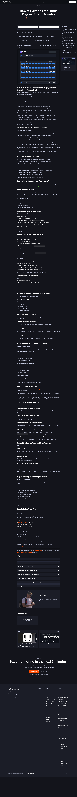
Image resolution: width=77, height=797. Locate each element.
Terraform (48, 707)
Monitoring (48, 690)
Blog (38, 2)
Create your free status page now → (25, 546)
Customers (30, 2)
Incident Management (50, 699)
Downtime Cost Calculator (63, 697)
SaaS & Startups (49, 713)
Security (63, 759)
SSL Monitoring (49, 703)
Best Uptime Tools (61, 720)
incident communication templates (30, 466)
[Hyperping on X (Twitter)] (66, 773)
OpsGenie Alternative (62, 714)
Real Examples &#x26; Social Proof (68, 45)
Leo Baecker (30, 18)
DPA (62, 761)
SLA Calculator (61, 695)
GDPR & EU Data (64, 763)
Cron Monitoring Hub (62, 738)
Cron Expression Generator (63, 699)
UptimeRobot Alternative (63, 709)
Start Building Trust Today (66, 54)
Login (39, 695)
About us (38, 603)
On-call (47, 697)
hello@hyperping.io (17, 697)
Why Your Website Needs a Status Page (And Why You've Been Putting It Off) (69, 29)
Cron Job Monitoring (50, 701)
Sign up (39, 690)
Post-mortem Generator (62, 701)
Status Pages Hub (61, 731)
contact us (24, 697)
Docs (35, 2)
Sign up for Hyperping (23, 522)
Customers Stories (65, 746)
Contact (62, 752)
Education (48, 717)
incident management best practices (24, 552)
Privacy (62, 754)
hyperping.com (24, 192)
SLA (62, 765)
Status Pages (48, 693)
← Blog (38, 5)
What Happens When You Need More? (69, 43)
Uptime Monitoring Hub (62, 729)
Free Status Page (61, 707)
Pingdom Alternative (62, 711)
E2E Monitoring (49, 695)
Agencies (48, 715)
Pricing (42, 2)
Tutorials (49, 18)
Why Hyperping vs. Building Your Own (69, 52)
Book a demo (40, 693)
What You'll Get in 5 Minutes (67, 35)
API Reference (60, 693)
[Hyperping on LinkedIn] (68, 773)
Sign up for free (33, 671)
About (62, 750)
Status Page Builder (62, 703)
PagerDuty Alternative (62, 716)
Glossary (59, 727)
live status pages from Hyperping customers (43, 389)
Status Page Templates (62, 705)
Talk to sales (44, 671)
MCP (47, 705)
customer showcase (38, 550)
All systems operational (30, 773)
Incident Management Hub (63, 734)
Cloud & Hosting (49, 719)
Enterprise (48, 721)
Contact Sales (60, 2)
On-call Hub (60, 736)
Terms (62, 757)
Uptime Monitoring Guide (63, 725)
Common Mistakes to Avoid (67, 47)
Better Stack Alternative (62, 718)
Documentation (61, 690)
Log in (66, 2)
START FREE (72, 2)
